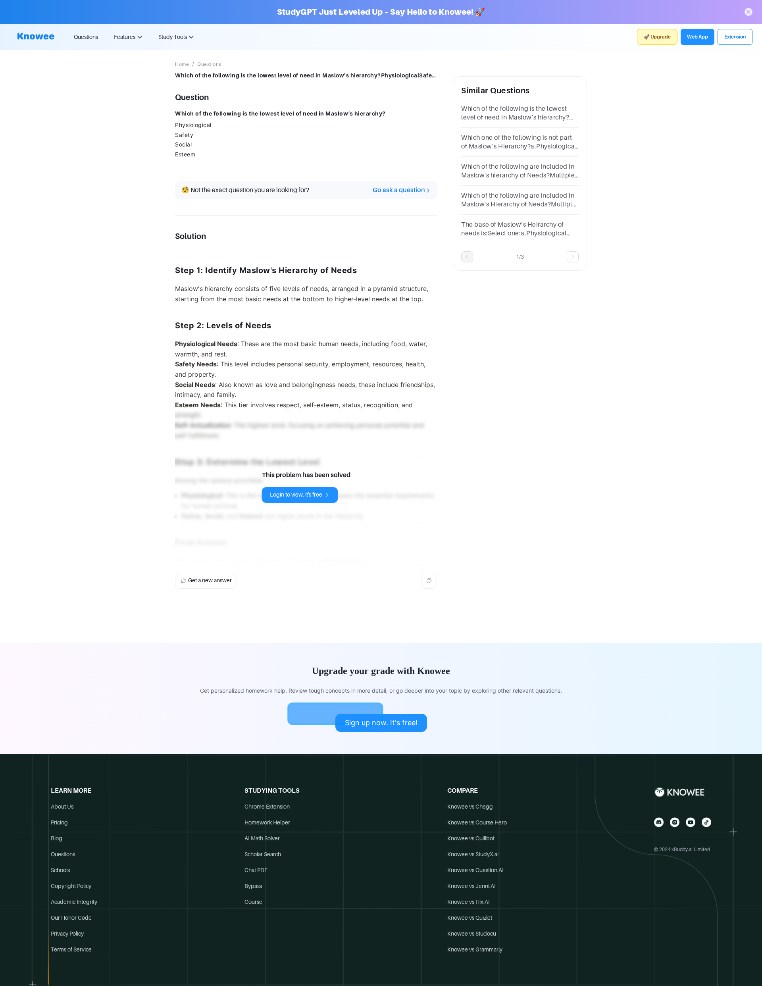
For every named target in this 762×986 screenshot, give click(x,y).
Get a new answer (210, 580)
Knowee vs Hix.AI (468, 902)
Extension (735, 37)
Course (253, 902)
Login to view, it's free (296, 494)
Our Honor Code (71, 918)
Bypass (253, 886)
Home (182, 64)
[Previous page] (467, 256)
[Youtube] (690, 822)
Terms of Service (71, 949)
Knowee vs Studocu (471, 933)
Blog (56, 838)
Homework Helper (267, 822)
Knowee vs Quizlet (469, 918)
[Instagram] (674, 822)
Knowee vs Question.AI (475, 870)
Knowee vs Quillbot (471, 838)
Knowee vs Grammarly (474, 949)
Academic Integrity (74, 902)
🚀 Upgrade (657, 37)
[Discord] (659, 822)
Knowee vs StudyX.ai (472, 854)
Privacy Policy (67, 933)
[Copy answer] (429, 581)
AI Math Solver (262, 838)
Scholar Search (262, 854)
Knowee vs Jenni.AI (471, 886)
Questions (86, 37)
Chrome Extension (267, 806)
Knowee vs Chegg (470, 806)
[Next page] (573, 256)
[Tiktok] (706, 822)
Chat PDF (255, 870)
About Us (62, 806)
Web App (697, 37)
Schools (60, 870)
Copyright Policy (71, 886)
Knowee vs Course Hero (477, 822)
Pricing (59, 822)
